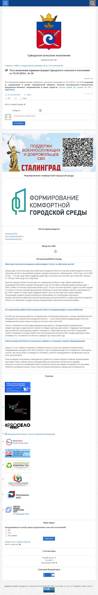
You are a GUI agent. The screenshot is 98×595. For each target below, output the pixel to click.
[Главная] (49, 49)
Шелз (89, 586)
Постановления (56, 65)
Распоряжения (11, 239)
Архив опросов (23, 542)
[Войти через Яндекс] (36, 110)
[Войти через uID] (23, 110)
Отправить (19, 123)
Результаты (10, 542)
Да (9, 530)
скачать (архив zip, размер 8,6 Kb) (75, 87)
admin (28, 95)
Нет (9, 533)
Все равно (12, 535)
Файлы (17, 65)
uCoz (68, 586)
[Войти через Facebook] (31, 110)
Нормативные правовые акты (34, 65)
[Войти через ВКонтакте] (27, 110)
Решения (9, 234)
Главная (8, 65)
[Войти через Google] (40, 110)
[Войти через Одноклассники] (45, 110)
